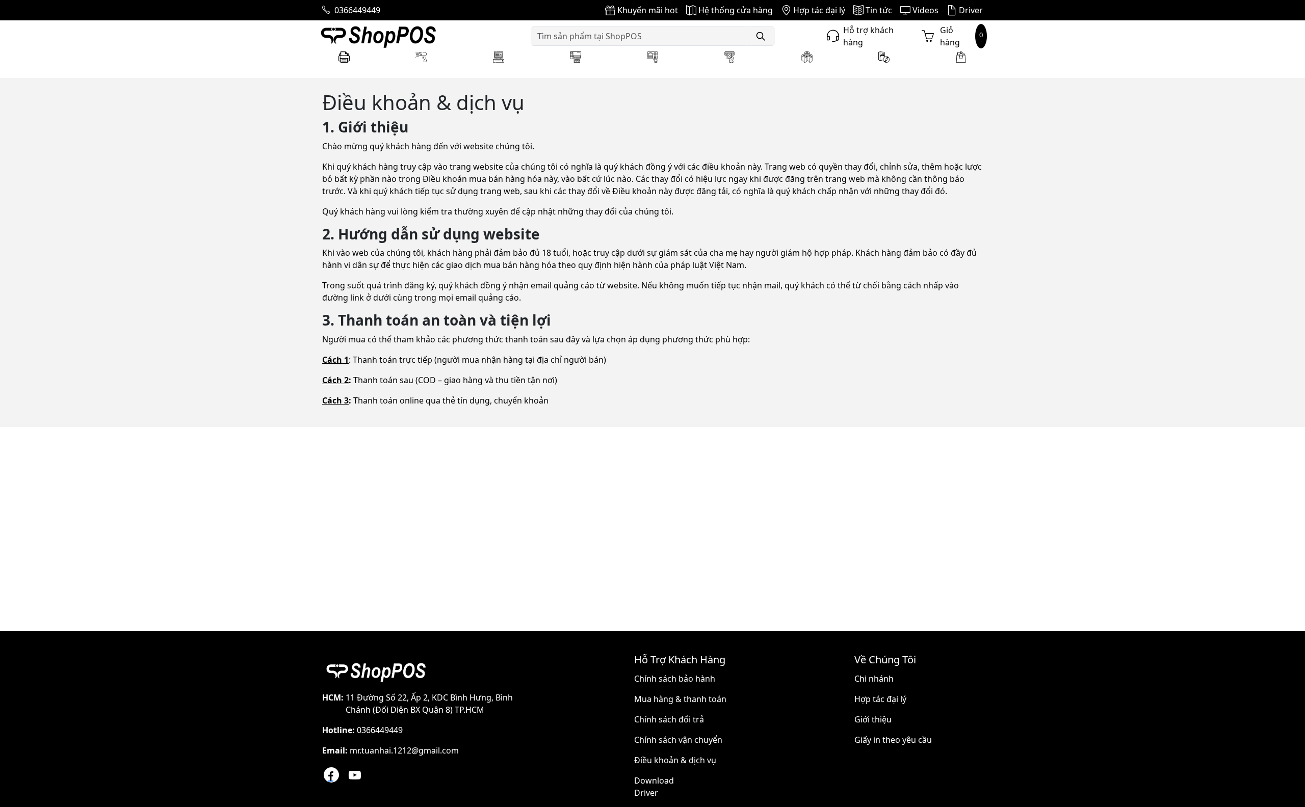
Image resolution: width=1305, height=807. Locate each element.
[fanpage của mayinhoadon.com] (331, 775)
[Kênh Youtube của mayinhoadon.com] (355, 775)
